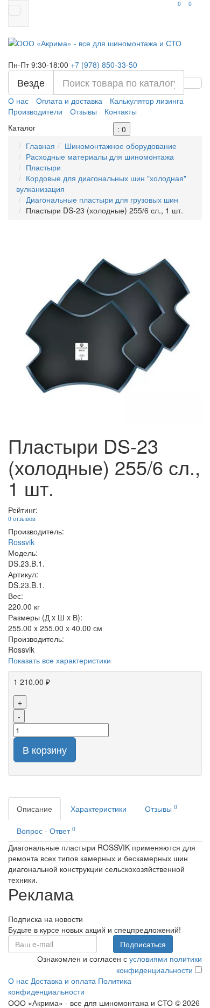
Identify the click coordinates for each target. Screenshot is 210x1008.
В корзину (45, 749)
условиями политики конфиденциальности (159, 964)
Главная (40, 145)
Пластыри (43, 167)
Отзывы (83, 111)
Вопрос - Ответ (46, 830)
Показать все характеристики (59, 660)
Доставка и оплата (63, 980)
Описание (34, 808)
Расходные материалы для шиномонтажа (100, 156)
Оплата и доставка (69, 100)
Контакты (120, 111)
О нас (18, 100)
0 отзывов (22, 518)
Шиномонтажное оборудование (121, 145)
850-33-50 (104, 64)
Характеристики (99, 808)
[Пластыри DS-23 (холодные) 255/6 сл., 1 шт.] (105, 327)
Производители (35, 111)
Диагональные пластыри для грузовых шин (102, 199)
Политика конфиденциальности (69, 986)
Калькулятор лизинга (147, 100)
